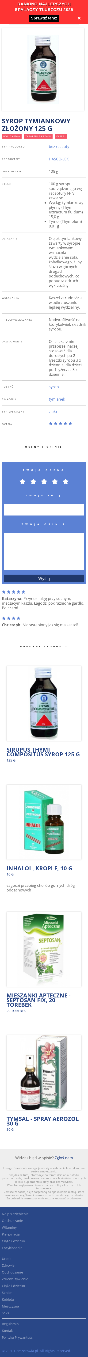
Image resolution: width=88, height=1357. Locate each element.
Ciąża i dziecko (13, 1241)
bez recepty (59, 146)
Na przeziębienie (15, 1214)
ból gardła (11, 136)
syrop (54, 386)
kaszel (61, 136)
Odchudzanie (12, 1220)
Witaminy (9, 1227)
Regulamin (10, 1324)
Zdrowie (8, 1265)
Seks (5, 1313)
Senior (7, 1292)
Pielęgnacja (11, 1234)
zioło (53, 411)
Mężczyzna (10, 1306)
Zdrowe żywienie (15, 1279)
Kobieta (8, 1299)
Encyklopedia (12, 1248)
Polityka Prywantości (18, 1337)
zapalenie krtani (38, 136)
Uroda (6, 1258)
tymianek (57, 399)
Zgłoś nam (64, 1157)
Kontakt (8, 1330)
